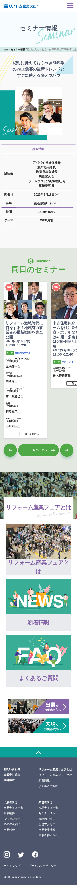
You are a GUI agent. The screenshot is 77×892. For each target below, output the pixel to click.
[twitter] (21, 855)
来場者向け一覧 (48, 807)
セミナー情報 (46, 813)
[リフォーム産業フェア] (21, 6)
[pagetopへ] (38, 752)
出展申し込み (12, 774)
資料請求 (9, 780)
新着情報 (44, 780)
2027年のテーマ (14, 818)
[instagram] (7, 854)
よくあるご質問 (48, 786)
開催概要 (9, 813)
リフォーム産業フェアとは (55, 774)
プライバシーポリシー (43, 865)
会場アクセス (46, 824)
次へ (66, 450)
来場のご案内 (46, 818)
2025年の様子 (12, 824)
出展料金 (9, 829)
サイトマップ (12, 865)
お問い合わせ (12, 769)
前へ (10, 450)
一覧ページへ (38, 449)
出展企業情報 (46, 829)
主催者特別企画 (48, 835)
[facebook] (35, 854)
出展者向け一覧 (13, 807)
